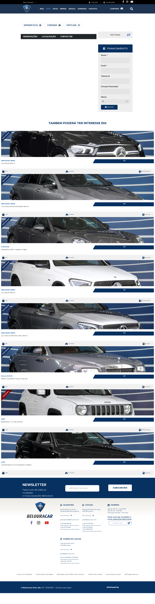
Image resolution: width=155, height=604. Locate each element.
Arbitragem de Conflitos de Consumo (70, 574)
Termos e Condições (24, 574)
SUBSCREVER (120, 488)
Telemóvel (105, 76)
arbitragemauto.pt (131, 574)
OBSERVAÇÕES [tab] (30, 36)
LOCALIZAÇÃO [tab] (49, 36)
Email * (104, 65)
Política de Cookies (95, 574)
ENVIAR (110, 107)
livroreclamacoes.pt (113, 574)
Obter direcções (64, 515)
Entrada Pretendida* (110, 86)
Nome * (104, 55)
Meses (104, 97)
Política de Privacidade (44, 574)
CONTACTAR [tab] (66, 36)
